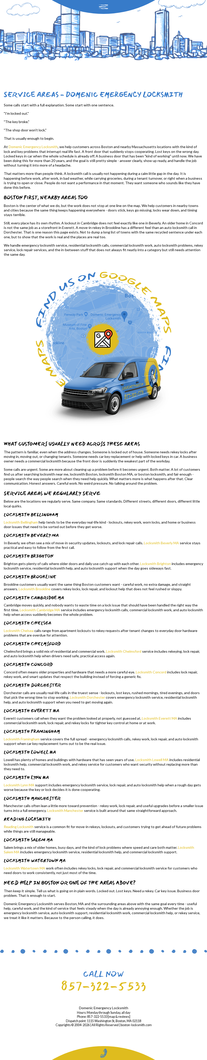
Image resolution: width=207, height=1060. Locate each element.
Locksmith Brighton (155, 563)
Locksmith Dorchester (87, 697)
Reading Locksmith (19, 827)
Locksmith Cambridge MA (40, 610)
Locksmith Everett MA (159, 718)
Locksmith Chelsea (19, 630)
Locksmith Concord (151, 672)
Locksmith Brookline (34, 589)
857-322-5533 (103, 986)
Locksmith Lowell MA (152, 760)
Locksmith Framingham (22, 739)
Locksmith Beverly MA (161, 543)
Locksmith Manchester (65, 810)
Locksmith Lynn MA (19, 785)
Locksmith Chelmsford (123, 651)
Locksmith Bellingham (21, 522)
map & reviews (119, 1017)
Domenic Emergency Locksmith (33, 147)
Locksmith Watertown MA (24, 868)
